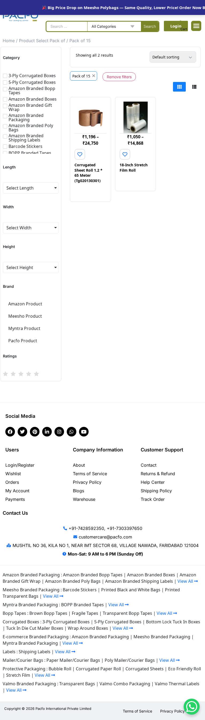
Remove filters (119, 76)
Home (9, 40)
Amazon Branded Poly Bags (73, 581)
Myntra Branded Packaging (30, 643)
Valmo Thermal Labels (177, 684)
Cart (183, 29)
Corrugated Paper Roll (98, 669)
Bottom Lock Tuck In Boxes (173, 622)
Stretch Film (18, 675)
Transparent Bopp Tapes (127, 613)
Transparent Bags (77, 684)
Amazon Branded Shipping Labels (139, 581)
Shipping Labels (34, 652)
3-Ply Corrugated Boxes (66, 622)
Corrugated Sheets (144, 669)
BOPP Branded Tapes (82, 605)
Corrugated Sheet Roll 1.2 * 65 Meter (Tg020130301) (88, 172)
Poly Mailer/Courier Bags (130, 660)
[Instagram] (59, 431)
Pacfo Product (22, 341)
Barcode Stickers (80, 590)
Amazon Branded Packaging (100, 637)
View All (186, 581)
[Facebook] (10, 431)
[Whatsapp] (71, 431)
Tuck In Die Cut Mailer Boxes (34, 628)
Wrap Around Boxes (88, 628)
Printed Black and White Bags (130, 590)
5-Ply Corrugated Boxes (117, 622)
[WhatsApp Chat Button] (192, 707)
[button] (196, 26)
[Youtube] (84, 431)
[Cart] (183, 24)
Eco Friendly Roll (184, 669)
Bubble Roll (60, 669)
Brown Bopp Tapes (48, 613)
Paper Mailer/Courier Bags (73, 660)
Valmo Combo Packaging (125, 684)
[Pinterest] (35, 431)
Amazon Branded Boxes (151, 575)
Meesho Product (25, 316)
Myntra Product (24, 328)
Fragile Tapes (85, 613)
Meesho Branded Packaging (161, 637)
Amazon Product (25, 304)
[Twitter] (22, 431)
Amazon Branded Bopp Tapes (93, 575)
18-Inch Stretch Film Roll (134, 167)
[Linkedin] (47, 431)
